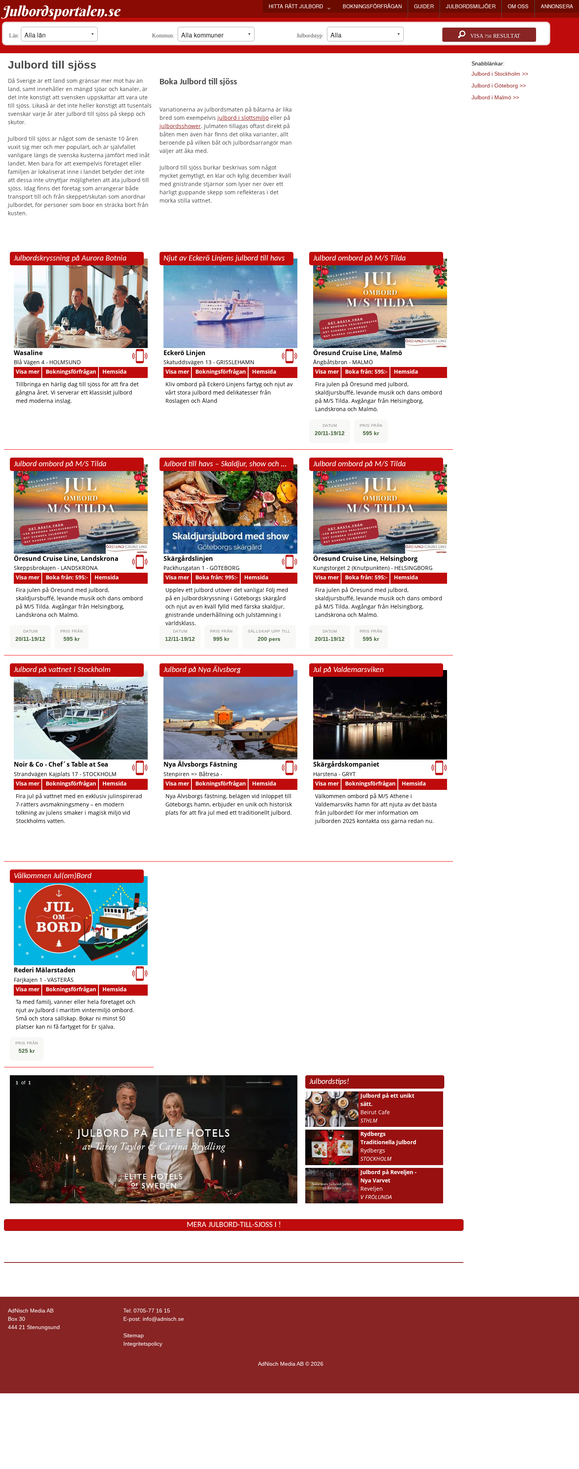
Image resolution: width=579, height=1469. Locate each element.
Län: (15, 36)
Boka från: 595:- (366, 371)
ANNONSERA (557, 6)
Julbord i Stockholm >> (499, 74)
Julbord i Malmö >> (495, 97)
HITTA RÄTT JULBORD (296, 6)
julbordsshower (180, 126)
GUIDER (424, 6)
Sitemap (133, 1335)
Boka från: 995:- (216, 577)
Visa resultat (493, 36)
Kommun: (165, 36)
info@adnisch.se (163, 1319)
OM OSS (518, 6)
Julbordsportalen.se (61, 11)
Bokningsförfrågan (71, 371)
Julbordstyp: (312, 36)
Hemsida (114, 371)
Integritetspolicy (142, 1344)
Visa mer (27, 371)
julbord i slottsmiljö (243, 117)
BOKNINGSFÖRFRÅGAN (372, 6)
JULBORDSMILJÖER (470, 6)
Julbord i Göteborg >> (498, 85)
